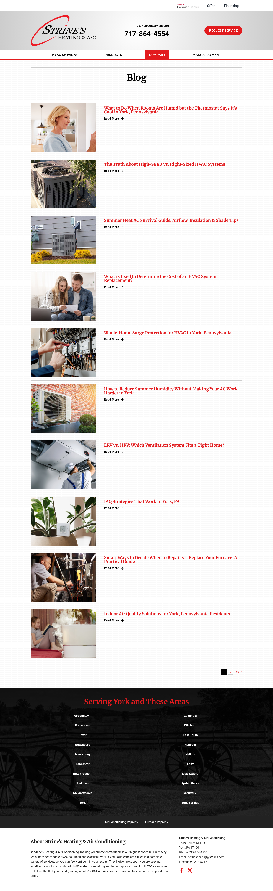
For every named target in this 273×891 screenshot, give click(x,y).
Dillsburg (190, 725)
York (82, 803)
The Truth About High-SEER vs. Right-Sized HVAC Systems (164, 164)
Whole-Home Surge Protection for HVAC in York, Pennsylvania (168, 332)
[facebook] (181, 870)
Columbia (190, 716)
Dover (83, 735)
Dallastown (82, 725)
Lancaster (83, 764)
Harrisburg (82, 754)
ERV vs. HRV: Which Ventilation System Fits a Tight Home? (164, 445)
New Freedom (82, 774)
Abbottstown (82, 716)
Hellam (190, 754)
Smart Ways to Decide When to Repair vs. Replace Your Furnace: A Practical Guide (170, 559)
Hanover (190, 745)
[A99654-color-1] (63, 16)
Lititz (190, 764)
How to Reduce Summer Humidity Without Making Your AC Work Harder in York (171, 390)
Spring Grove (190, 783)
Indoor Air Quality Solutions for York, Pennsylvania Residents (167, 613)
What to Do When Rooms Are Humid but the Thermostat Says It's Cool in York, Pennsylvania (170, 110)
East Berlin (190, 735)
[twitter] (190, 870)
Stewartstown (82, 793)
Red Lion (83, 783)
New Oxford (190, 774)
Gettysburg (82, 745)
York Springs (190, 803)
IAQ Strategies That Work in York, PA (142, 501)
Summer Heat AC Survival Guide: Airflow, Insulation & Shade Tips (171, 220)
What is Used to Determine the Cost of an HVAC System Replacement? (160, 278)
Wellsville (190, 793)
